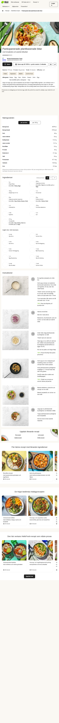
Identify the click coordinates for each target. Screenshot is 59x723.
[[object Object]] (50, 64)
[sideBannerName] (29, 104)
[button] (29, 177)
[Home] (3, 11)
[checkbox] (3, 55)
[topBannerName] (29, 17)
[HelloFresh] (4, 2)
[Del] (55, 64)
